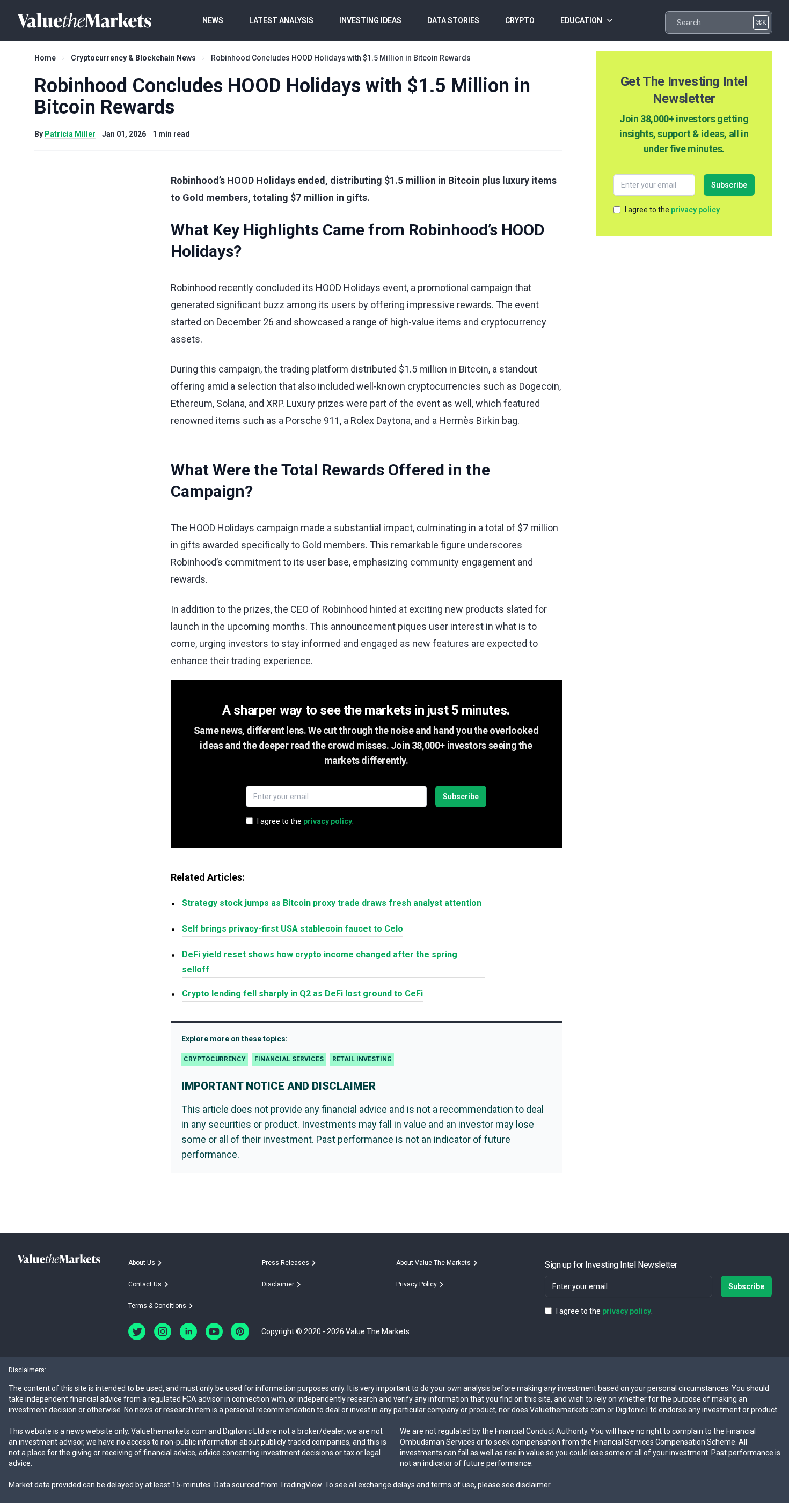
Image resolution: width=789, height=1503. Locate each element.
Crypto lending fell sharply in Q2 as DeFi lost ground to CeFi (302, 993)
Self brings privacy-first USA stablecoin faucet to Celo (292, 929)
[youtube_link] (214, 1331)
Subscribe (461, 796)
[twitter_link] (136, 1331)
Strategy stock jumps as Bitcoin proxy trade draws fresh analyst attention (331, 903)
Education (581, 20)
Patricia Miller (70, 134)
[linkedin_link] (188, 1331)
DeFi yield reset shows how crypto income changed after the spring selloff (319, 961)
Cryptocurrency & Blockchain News (133, 58)
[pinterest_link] (240, 1331)
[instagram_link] (162, 1331)
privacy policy (327, 821)
